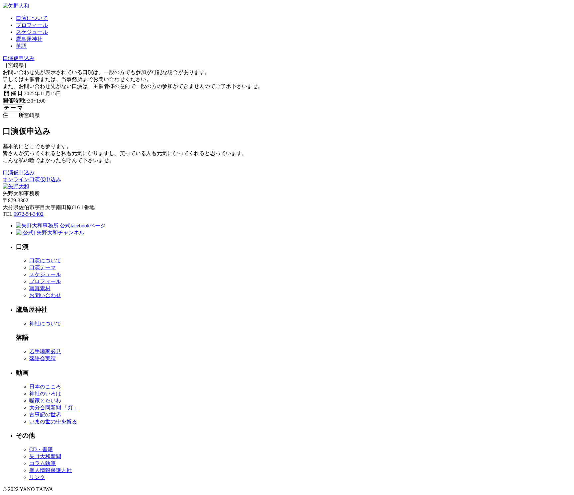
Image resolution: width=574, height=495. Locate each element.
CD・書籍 (41, 449)
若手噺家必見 (45, 351)
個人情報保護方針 (50, 470)
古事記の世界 (45, 414)
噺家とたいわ (45, 400)
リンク (37, 477)
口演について (32, 18)
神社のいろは (45, 393)
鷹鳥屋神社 (29, 39)
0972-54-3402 (29, 214)
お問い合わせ (45, 295)
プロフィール (32, 25)
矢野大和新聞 (45, 456)
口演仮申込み (19, 58)
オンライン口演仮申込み (32, 179)
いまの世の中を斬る (53, 421)
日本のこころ (45, 386)
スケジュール (32, 32)
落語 (21, 46)
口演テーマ (42, 267)
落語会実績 (42, 358)
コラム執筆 (42, 463)
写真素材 (39, 288)
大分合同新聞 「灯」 (53, 407)
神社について (45, 323)
